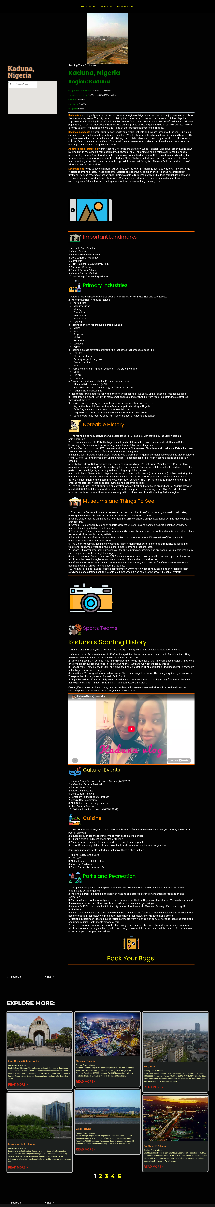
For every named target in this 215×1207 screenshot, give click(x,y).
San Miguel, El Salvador (155, 1146)
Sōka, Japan (149, 1066)
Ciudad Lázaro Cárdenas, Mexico (23, 1061)
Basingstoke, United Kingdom (22, 1144)
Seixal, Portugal (83, 1129)
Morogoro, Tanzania (85, 1061)
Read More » (18, 1084)
